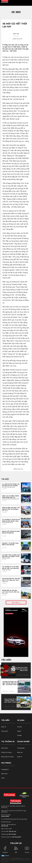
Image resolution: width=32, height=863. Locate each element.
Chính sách (4, 748)
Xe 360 (16, 12)
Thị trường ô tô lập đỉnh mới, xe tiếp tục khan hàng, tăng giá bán (11, 567)
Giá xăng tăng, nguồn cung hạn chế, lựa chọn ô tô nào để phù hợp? (11, 555)
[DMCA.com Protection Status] (5, 855)
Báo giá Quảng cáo (6, 821)
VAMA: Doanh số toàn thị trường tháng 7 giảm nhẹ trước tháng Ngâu (12, 700)
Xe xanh (20, 720)
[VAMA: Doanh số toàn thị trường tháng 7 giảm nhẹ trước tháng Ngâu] (24, 702)
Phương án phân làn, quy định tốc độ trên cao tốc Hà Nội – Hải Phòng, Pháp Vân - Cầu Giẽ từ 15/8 (11, 683)
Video (3, 778)
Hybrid (19, 731)
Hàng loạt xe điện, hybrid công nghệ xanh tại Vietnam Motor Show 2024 (10, 496)
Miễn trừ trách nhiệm (6, 828)
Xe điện (19, 735)
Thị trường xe (8, 741)
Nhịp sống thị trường (7, 756)
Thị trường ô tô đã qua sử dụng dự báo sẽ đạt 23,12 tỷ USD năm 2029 (11, 520)
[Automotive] (16, 801)
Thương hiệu (21, 748)
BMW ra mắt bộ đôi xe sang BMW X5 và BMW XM (11, 532)
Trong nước (19, 675)
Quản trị (19, 756)
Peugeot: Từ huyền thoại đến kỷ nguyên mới (10, 544)
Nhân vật (20, 752)
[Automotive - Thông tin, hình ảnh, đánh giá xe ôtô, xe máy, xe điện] (4, 1)
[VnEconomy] (9, 795)
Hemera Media (5, 816)
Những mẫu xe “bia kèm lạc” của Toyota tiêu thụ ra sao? (10, 591)
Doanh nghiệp (23, 741)
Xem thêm (15, 602)
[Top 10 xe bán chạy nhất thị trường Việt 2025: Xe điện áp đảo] (7, 670)
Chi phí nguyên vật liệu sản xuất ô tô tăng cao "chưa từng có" (11, 579)
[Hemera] (24, 794)
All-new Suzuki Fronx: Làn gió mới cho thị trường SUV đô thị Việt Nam (11, 485)
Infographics (5, 769)
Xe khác (19, 727)
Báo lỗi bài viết (18, 38)
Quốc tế (3, 727)
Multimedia (6, 763)
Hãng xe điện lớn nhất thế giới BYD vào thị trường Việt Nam (11, 508)
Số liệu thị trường (6, 752)
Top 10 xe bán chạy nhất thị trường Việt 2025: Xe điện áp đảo (20, 669)
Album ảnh (4, 773)
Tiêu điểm (6, 660)
